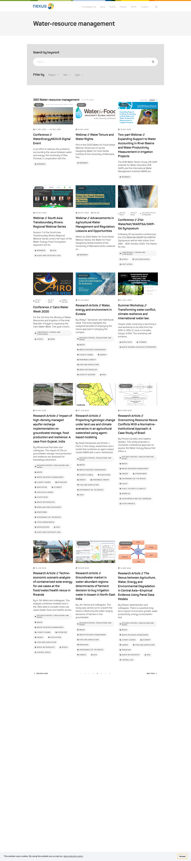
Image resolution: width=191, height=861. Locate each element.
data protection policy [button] (73, 856)
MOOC (134, 7)
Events (113, 7)
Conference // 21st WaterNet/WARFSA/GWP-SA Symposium (136, 224)
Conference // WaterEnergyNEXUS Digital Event (52, 139)
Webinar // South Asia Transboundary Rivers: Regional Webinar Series (49, 222)
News (102, 7)
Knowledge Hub (89, 7)
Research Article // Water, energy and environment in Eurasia (94, 309)
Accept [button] (182, 856)
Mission (123, 7)
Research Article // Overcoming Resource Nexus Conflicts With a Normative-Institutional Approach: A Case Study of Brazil (137, 424)
